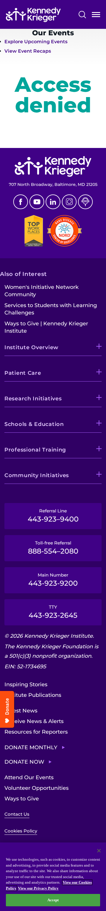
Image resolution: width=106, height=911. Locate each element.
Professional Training (35, 450)
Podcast (85, 201)
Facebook (20, 201)
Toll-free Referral (53, 547)
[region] (53, 876)
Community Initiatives (36, 475)
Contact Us (16, 814)
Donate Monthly (30, 747)
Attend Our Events (29, 777)
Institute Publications (32, 695)
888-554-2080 (29, 135)
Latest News (20, 710)
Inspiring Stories (25, 684)
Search (82, 14)
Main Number (53, 579)
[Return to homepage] (33, 14)
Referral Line (53, 515)
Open (96, 15)
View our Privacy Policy (38, 888)
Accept (53, 900)
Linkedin (53, 201)
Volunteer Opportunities (36, 788)
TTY (53, 611)
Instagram (69, 201)
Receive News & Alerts (34, 721)
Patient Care (22, 373)
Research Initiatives (33, 398)
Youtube (36, 201)
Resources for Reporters (36, 732)
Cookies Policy (20, 831)
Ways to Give (21, 798)
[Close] (98, 850)
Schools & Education (34, 424)
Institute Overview (31, 347)
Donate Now (24, 762)
